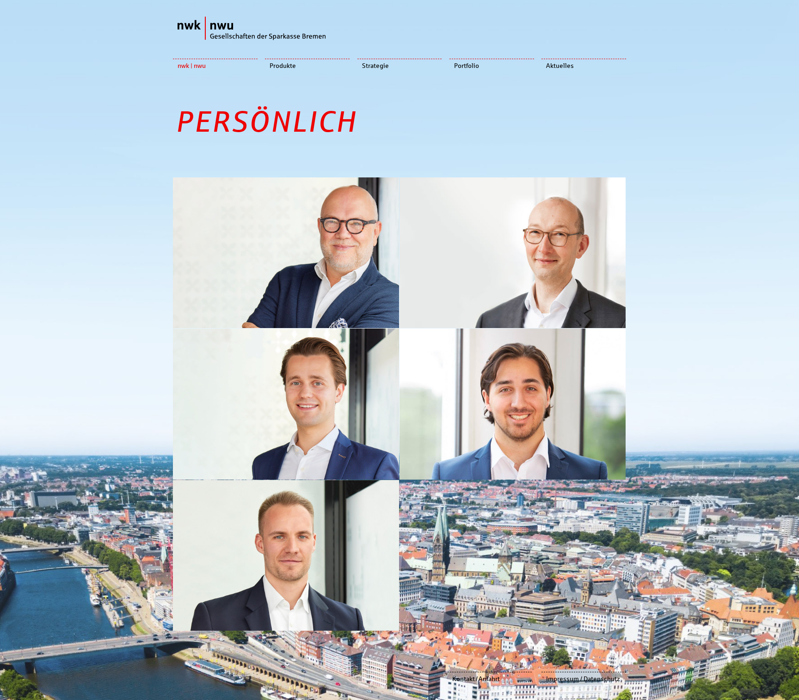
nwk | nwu (192, 65)
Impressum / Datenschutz (583, 679)
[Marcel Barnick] (286, 555)
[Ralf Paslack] (286, 252)
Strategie (375, 65)
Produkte (283, 65)
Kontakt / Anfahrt (476, 679)
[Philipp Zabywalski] (286, 404)
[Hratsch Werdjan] (513, 404)
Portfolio (466, 65)
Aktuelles (560, 65)
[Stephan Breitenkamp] (513, 252)
